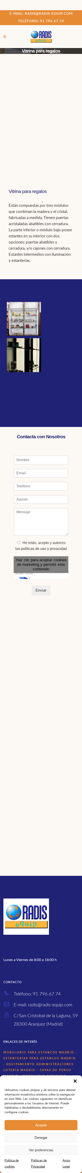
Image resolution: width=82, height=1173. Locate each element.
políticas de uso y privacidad (44, 549)
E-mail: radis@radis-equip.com (41, 13)
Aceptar (41, 1125)
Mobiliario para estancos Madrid (38, 1052)
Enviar (41, 590)
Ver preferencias (41, 1150)
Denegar (41, 1137)
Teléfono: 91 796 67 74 (41, 21)
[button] (75, 1081)
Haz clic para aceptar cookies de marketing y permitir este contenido (41, 564)
